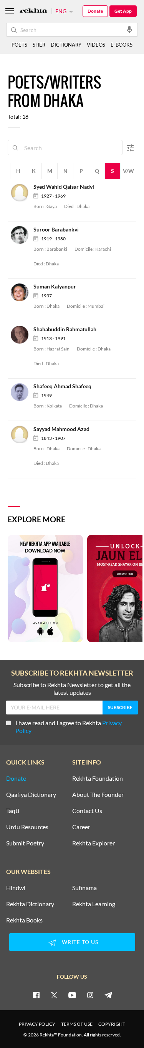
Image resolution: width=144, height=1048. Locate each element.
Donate (95, 11)
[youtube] (72, 995)
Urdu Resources (27, 827)
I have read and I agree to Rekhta (68, 726)
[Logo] (33, 11)
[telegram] (108, 995)
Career (81, 827)
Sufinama (84, 888)
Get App (123, 11)
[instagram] (90, 995)
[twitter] (54, 995)
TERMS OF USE (77, 1024)
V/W (128, 171)
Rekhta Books (24, 920)
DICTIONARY (66, 45)
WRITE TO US (80, 942)
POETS (19, 45)
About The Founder (98, 794)
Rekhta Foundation (97, 778)
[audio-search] (129, 29)
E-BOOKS (121, 45)
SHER (39, 45)
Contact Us (87, 811)
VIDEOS (96, 45)
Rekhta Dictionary (30, 904)
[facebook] (36, 995)
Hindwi (15, 888)
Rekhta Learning (93, 904)
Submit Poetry (25, 843)
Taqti (12, 811)
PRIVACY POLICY (37, 1024)
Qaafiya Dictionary (31, 794)
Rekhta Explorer (93, 843)
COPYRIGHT (111, 1024)
